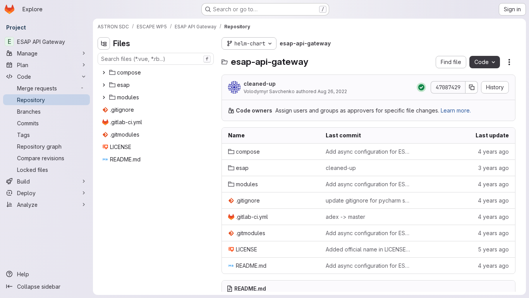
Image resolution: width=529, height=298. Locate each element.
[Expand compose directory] (103, 72)
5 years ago (493, 249)
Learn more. (456, 110)
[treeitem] (156, 72)
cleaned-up (260, 83)
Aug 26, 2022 (332, 91)
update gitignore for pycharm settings (368, 200)
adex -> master (345, 216)
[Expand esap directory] (103, 85)
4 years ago (493, 151)
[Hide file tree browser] (104, 43)
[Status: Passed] (421, 87)
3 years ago (493, 168)
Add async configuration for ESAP (368, 151)
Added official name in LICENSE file (368, 249)
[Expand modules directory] (103, 97)
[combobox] (156, 59)
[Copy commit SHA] (471, 87)
